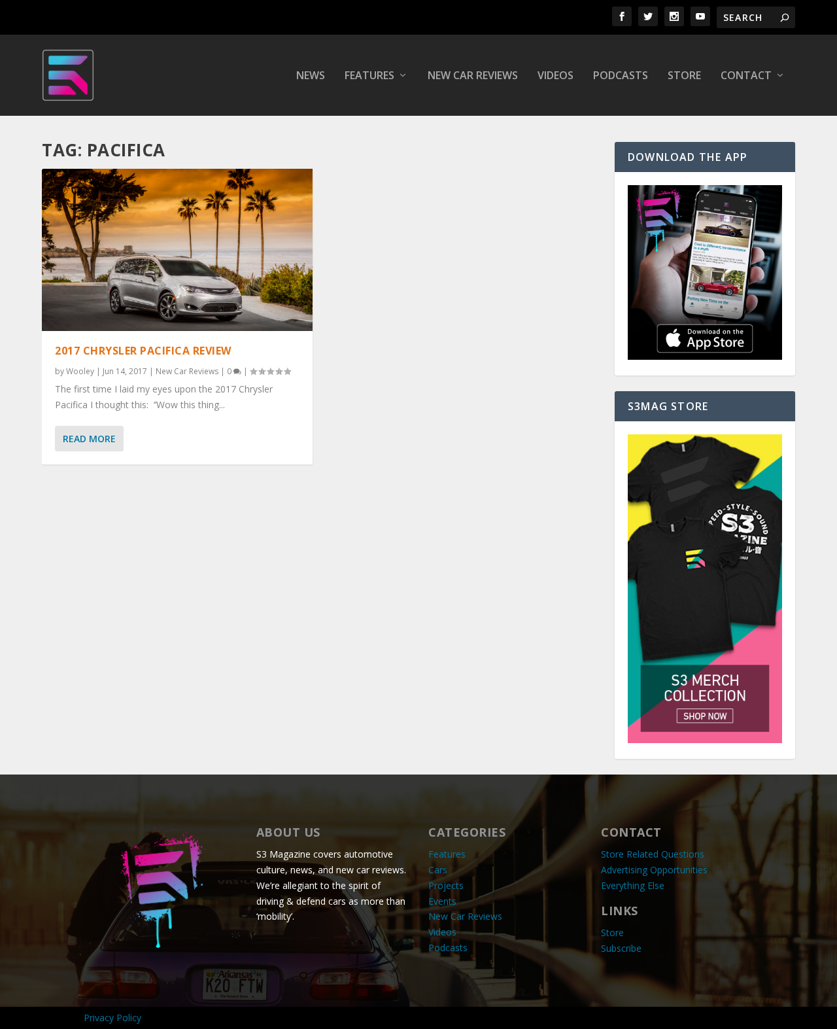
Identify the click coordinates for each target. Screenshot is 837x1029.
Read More (89, 438)
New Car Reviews (473, 76)
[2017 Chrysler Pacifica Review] (177, 250)
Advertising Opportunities (654, 869)
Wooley (80, 371)
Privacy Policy (112, 1017)
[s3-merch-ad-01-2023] (705, 739)
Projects (446, 885)
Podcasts (620, 76)
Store (684, 76)
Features (369, 76)
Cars (437, 869)
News (310, 76)
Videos (555, 76)
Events (442, 901)
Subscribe (621, 948)
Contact (746, 76)
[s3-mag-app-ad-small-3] (705, 356)
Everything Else (632, 885)
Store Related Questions (652, 854)
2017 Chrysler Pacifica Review (143, 350)
